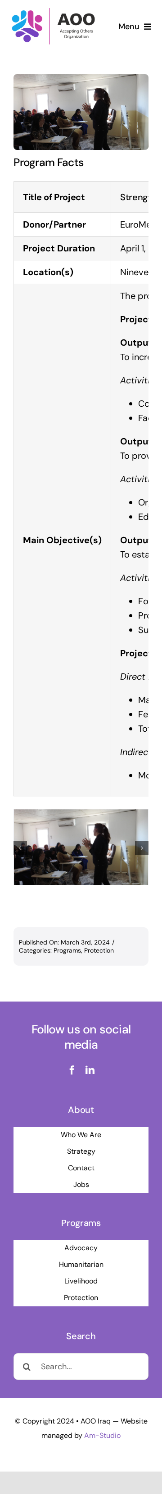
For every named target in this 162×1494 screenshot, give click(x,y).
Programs (67, 950)
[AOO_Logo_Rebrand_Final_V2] (54, 11)
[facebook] (72, 1070)
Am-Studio (102, 1435)
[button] (20, 848)
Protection (99, 950)
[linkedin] (90, 1070)
